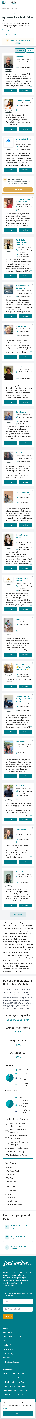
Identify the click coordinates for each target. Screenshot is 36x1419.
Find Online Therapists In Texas (19, 1227)
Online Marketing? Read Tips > (14, 1382)
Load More (18, 914)
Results (21, 50)
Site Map (6, 1358)
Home (3, 14)
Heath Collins (21, 57)
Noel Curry (20, 619)
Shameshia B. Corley (23, 100)
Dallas (12, 14)
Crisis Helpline (8, 1332)
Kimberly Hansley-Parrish (23, 536)
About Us (6, 1341)
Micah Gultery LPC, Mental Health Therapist (23, 242)
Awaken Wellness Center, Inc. (22, 286)
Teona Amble (21, 367)
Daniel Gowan (21, 412)
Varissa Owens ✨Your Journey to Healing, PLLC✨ (23, 667)
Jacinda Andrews (22, 492)
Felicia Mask (20, 453)
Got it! (18, 1413)
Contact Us (7, 1345)
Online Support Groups (11, 1362)
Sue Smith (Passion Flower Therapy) (23, 200)
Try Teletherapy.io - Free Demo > (15, 1390)
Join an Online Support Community (18, 1247)
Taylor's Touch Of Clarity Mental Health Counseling (24, 699)
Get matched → (18, 189)
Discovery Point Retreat (22, 579)
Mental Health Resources (12, 1336)
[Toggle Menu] (32, 3)
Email (10, 90)
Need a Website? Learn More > (14, 1386)
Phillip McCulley (22, 786)
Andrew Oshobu (22, 872)
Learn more (7, 1408)
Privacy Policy (8, 1353)
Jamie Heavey (21, 829)
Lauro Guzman (21, 326)
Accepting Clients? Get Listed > (14, 1373)
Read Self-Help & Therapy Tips (19, 1237)
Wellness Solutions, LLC (23, 140)
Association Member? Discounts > (15, 1378)
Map (31, 50)
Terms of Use (8, 1349)
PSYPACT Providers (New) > (13, 1395)
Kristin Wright (21, 741)
